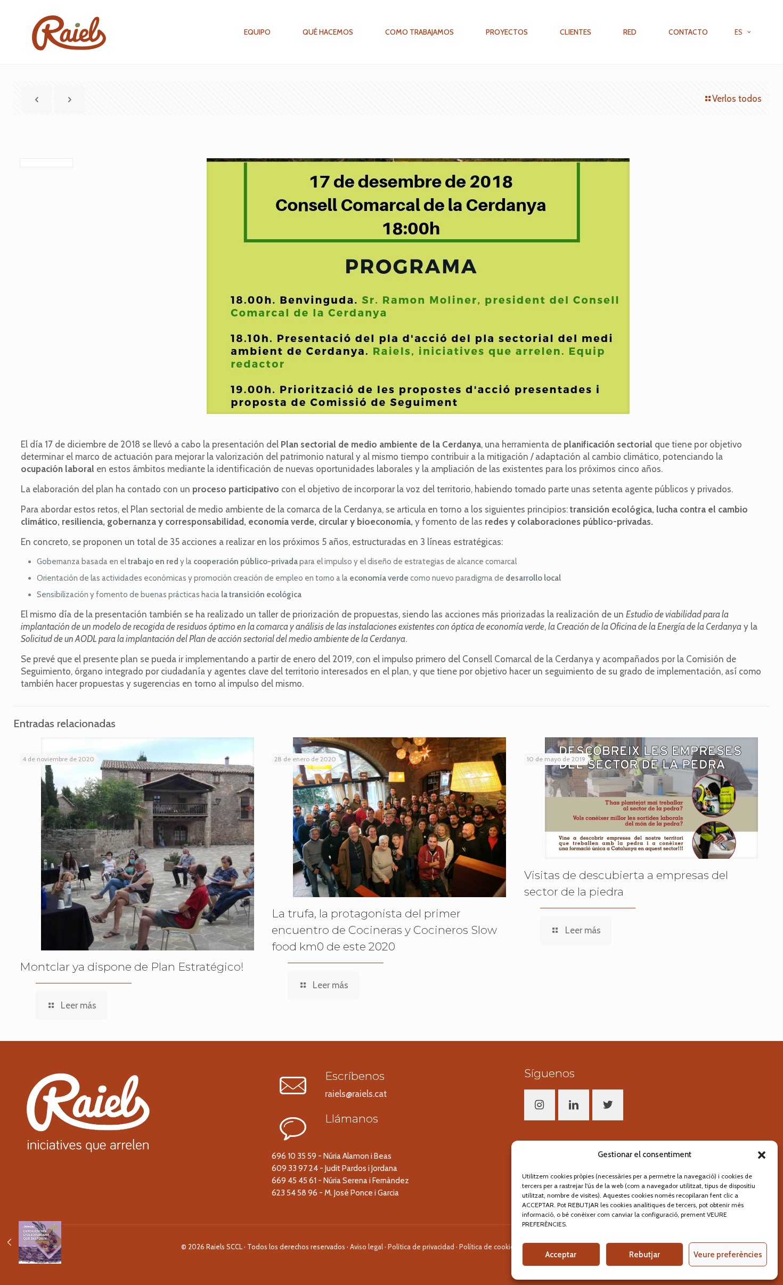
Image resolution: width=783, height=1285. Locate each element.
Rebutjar (644, 1254)
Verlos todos (737, 98)
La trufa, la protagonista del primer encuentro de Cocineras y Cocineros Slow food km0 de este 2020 (384, 930)
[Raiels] (69, 32)
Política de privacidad (421, 1246)
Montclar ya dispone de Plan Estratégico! (132, 966)
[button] (761, 1155)
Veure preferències (728, 1254)
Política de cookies (488, 1246)
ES (739, 32)
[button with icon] (539, 1104)
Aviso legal (366, 1246)
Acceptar (560, 1254)
